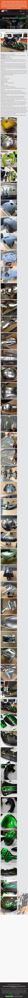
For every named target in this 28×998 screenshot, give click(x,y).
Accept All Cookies (9, 996)
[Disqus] (14, 932)
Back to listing (3, 30)
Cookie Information (18, 996)
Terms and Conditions (21, 986)
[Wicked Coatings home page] (3, 11)
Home (8, 26)
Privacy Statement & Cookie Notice (9, 986)
